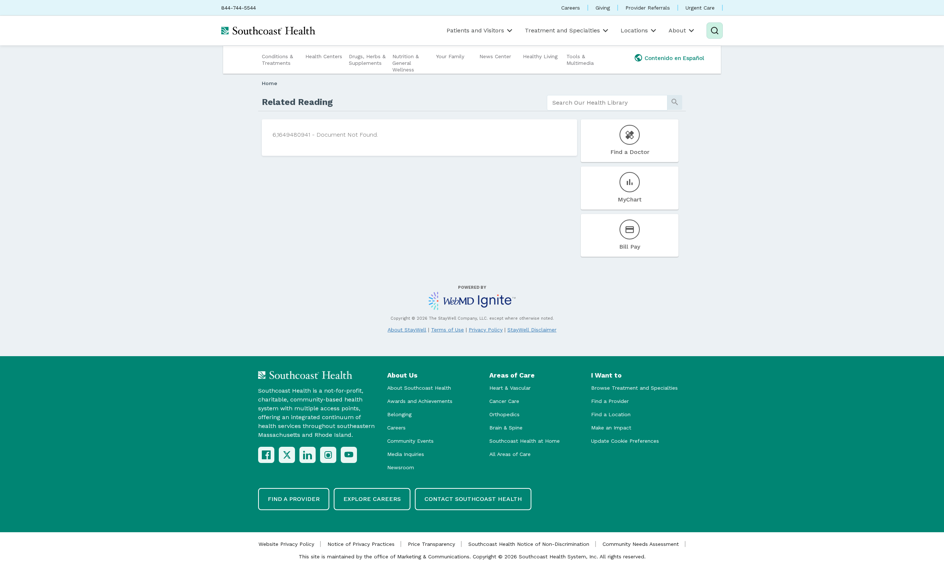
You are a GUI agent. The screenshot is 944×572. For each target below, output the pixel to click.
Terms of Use (447, 330)
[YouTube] (349, 455)
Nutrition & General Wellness (405, 63)
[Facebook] (266, 455)
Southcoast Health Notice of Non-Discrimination (528, 544)
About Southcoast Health (419, 388)
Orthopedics (504, 414)
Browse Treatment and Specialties (634, 388)
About (677, 30)
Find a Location (611, 414)
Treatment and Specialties (562, 30)
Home (269, 83)
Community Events (410, 441)
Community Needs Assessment (641, 544)
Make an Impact (611, 428)
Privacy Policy (486, 330)
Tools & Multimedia (580, 59)
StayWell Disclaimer (531, 330)
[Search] (715, 30)
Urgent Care (700, 8)
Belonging (399, 414)
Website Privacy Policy (286, 544)
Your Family (450, 56)
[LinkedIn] (307, 455)
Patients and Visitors (475, 30)
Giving (603, 8)
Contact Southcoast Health (473, 498)
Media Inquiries (405, 454)
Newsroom (400, 467)
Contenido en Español (674, 58)
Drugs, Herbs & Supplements (367, 59)
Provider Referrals (647, 8)
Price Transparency (431, 544)
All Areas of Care (510, 454)
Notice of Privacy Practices (361, 544)
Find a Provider (610, 401)
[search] (607, 103)
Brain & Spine (506, 428)
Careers (570, 8)
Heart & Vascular (510, 388)
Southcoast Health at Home (524, 441)
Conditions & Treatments (277, 59)
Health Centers (323, 56)
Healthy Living (540, 56)
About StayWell (407, 330)
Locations (634, 30)
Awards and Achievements (419, 401)
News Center (495, 56)
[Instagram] (328, 455)
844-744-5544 (238, 8)
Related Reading (297, 102)
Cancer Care (504, 401)
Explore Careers (372, 498)
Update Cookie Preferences (625, 441)
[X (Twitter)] (287, 455)
